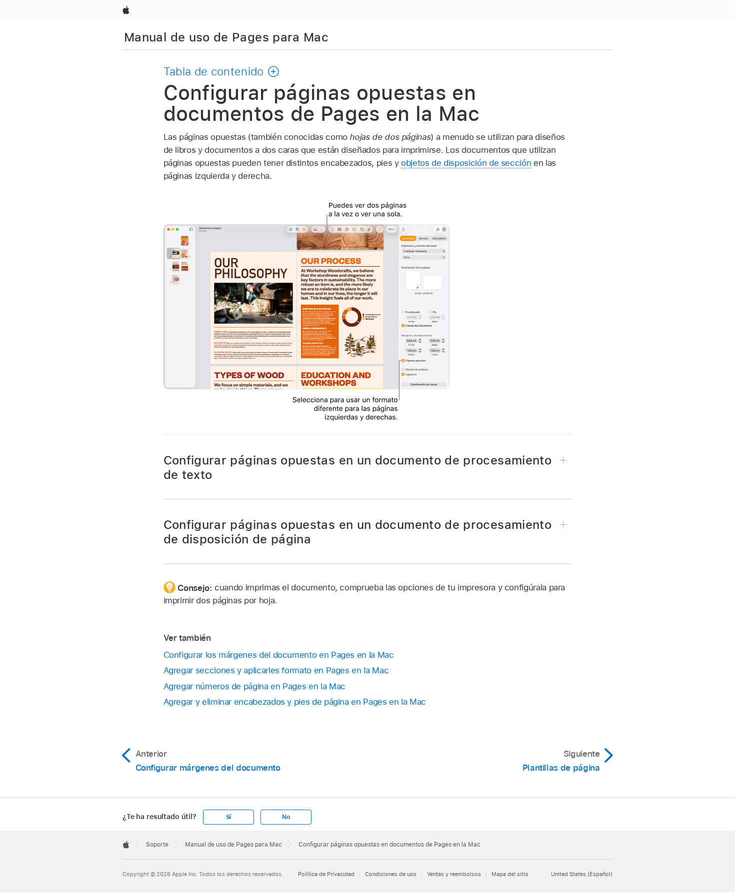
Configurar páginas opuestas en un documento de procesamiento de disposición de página (358, 531)
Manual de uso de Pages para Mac (226, 37)
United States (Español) (581, 874)
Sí (229, 817)
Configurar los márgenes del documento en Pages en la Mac (279, 655)
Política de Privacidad (326, 874)
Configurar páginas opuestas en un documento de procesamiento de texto (358, 467)
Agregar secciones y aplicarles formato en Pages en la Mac (276, 670)
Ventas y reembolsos (454, 874)
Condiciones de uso (390, 874)
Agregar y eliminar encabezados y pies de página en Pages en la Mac (295, 702)
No (286, 817)
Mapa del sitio (510, 874)
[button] (222, 71)
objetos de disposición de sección (466, 163)
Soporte (157, 844)
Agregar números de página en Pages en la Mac (255, 686)
